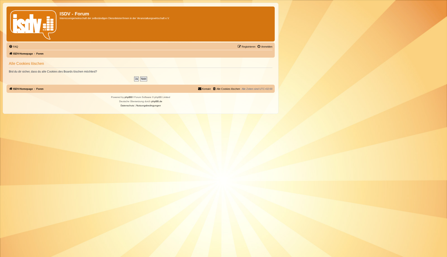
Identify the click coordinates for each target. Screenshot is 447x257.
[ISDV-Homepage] (34, 24)
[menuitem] (13, 46)
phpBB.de (156, 101)
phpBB (128, 97)
